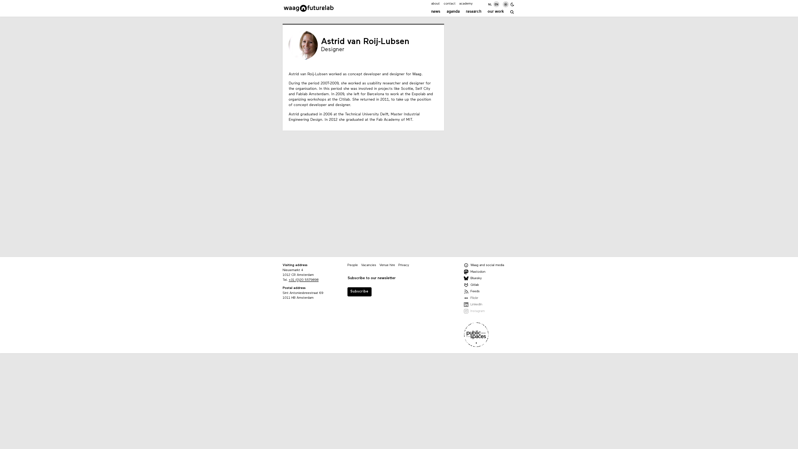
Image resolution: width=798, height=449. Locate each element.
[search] (512, 12)
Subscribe (359, 291)
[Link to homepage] (309, 8)
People (352, 265)
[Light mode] (506, 4)
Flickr (474, 298)
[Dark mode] (512, 4)
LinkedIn (476, 304)
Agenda (453, 12)
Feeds (475, 291)
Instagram (477, 311)
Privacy (403, 265)
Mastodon (477, 272)
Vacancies (368, 265)
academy (466, 3)
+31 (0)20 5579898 (304, 280)
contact (450, 3)
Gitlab (474, 285)
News (435, 12)
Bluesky (476, 278)
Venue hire (387, 265)
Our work (496, 12)
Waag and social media (487, 265)
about (435, 3)
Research (474, 12)
